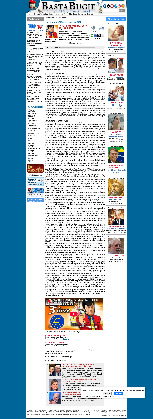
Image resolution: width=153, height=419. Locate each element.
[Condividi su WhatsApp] (92, 36)
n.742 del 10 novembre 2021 (63, 22)
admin (124, 415)
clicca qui (111, 396)
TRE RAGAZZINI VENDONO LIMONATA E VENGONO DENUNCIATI (34, 70)
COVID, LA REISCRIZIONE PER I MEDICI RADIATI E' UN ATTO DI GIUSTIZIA (34, 77)
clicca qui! (66, 339)
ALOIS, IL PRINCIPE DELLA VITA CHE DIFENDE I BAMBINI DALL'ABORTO (34, 85)
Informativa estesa (117, 415)
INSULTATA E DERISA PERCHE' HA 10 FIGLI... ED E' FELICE (35, 49)
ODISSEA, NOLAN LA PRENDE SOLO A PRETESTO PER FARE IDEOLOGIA (34, 43)
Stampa (101, 30)
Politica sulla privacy (106, 415)
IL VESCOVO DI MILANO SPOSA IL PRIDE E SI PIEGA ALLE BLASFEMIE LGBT (35, 35)
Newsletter (114, 19)
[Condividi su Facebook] (95, 36)
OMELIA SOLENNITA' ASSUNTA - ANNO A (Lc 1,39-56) (34, 64)
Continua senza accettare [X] (134, 389)
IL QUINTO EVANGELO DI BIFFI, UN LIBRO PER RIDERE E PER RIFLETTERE (35, 57)
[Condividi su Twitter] (99, 36)
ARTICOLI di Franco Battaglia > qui (58, 357)
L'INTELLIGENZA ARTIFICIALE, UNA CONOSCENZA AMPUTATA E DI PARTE (34, 99)
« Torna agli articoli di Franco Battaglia (55, 17)
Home (30, 14)
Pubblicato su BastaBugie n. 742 (56, 353)
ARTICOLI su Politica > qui (55, 360)
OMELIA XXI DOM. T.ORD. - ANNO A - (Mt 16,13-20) (34, 92)
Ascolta (94, 31)
